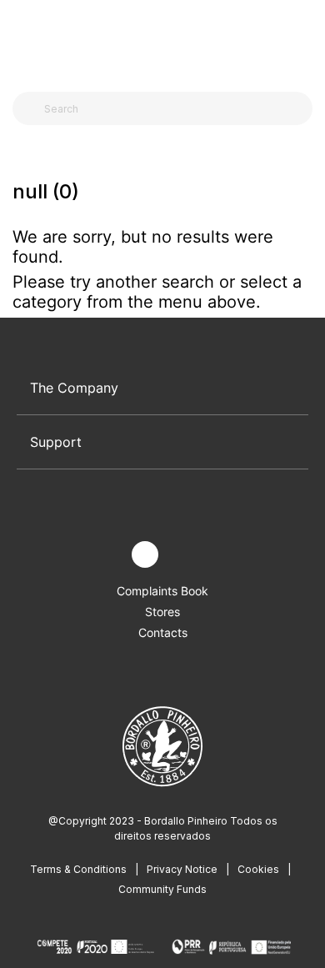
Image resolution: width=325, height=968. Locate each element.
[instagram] (145, 554)
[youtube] (183, 555)
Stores (162, 611)
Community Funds (162, 889)
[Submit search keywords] (29, 108)
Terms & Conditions (78, 869)
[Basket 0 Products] (305, 41)
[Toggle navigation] (21, 40)
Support (56, 442)
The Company (74, 387)
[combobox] (172, 108)
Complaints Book (162, 591)
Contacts (163, 632)
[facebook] (106, 555)
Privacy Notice (182, 869)
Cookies (258, 869)
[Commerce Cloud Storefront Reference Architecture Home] (159, 41)
